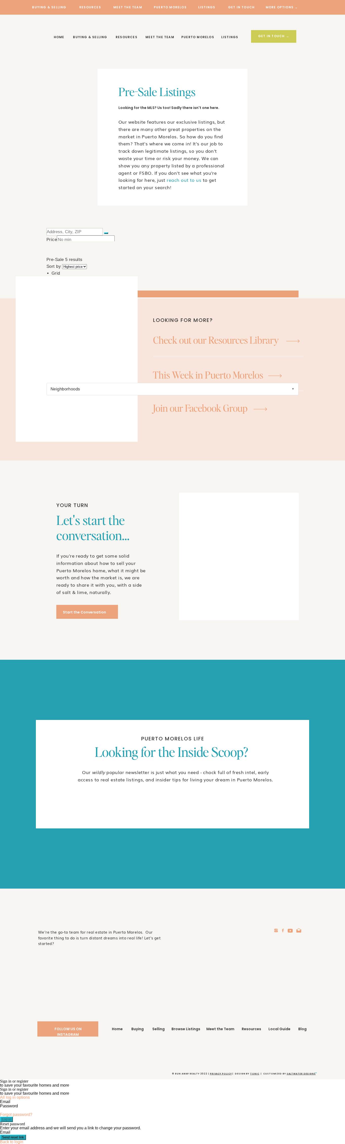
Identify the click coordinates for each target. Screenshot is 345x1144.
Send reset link (13, 1137)
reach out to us (184, 180)
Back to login (11, 1142)
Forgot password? (16, 1114)
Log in (6, 1119)
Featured (60, 487)
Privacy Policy (221, 1073)
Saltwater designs (301, 1073)
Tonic (254, 1073)
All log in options (15, 1097)
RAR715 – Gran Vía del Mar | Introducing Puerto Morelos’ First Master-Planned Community (129, 673)
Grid (56, 273)
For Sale (60, 494)
